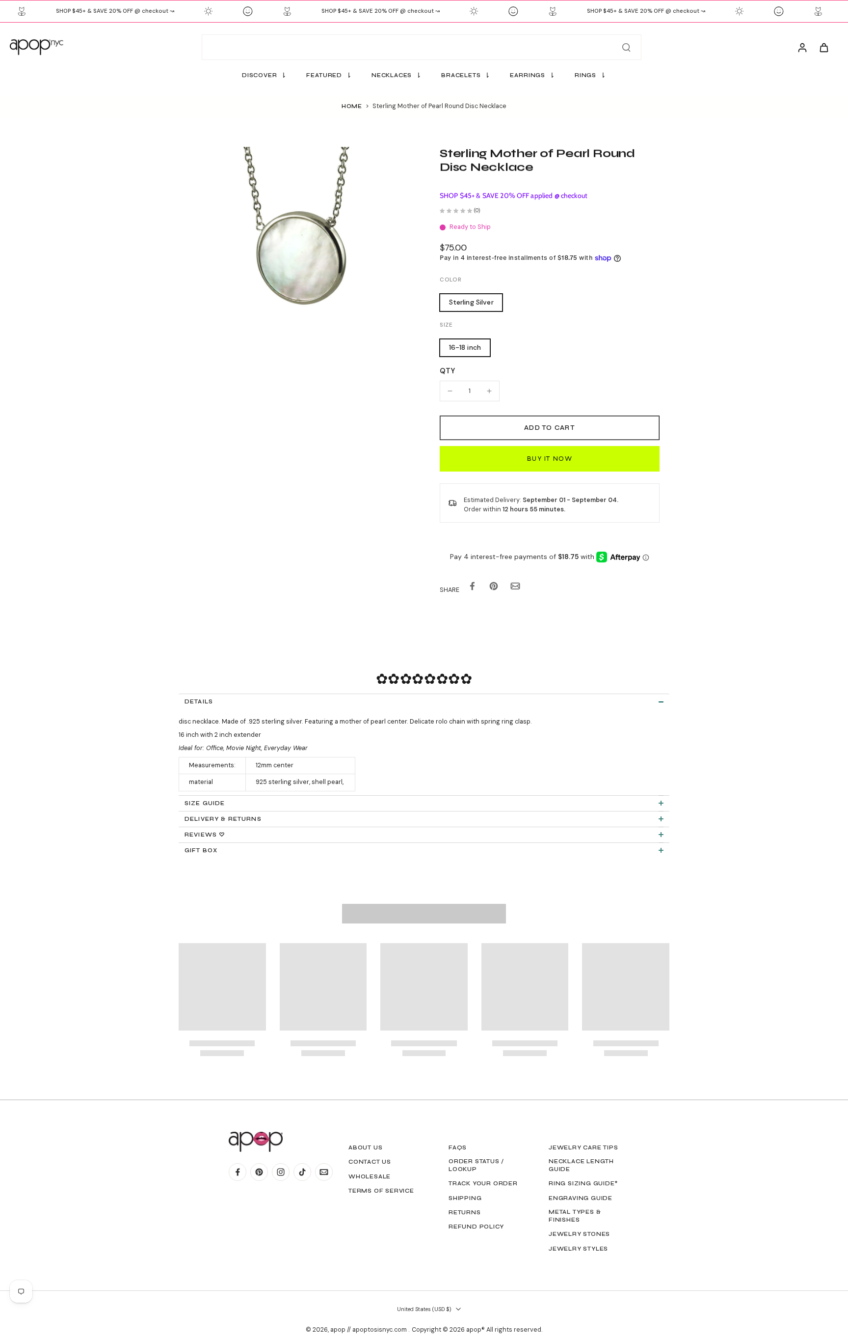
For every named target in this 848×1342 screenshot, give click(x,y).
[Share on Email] (515, 588)
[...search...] (626, 47)
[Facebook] (237, 1172)
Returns (465, 1212)
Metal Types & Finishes (575, 1215)
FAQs (458, 1147)
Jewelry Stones (579, 1233)
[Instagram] (281, 1172)
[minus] (450, 391)
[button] (550, 428)
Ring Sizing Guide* (583, 1183)
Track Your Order (483, 1183)
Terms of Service (381, 1190)
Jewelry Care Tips (583, 1147)
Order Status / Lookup (476, 1165)
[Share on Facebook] (472, 588)
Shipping (465, 1198)
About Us (365, 1147)
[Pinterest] (259, 1172)
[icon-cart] (823, 47)
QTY (447, 370)
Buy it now (549, 458)
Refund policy (476, 1226)
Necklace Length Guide (581, 1165)
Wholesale (369, 1176)
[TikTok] (302, 1172)
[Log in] (802, 47)
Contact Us (369, 1161)
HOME (352, 106)
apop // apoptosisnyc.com (369, 1330)
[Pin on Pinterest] (493, 588)
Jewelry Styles (578, 1248)
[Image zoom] (293, 262)
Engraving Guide (580, 1198)
